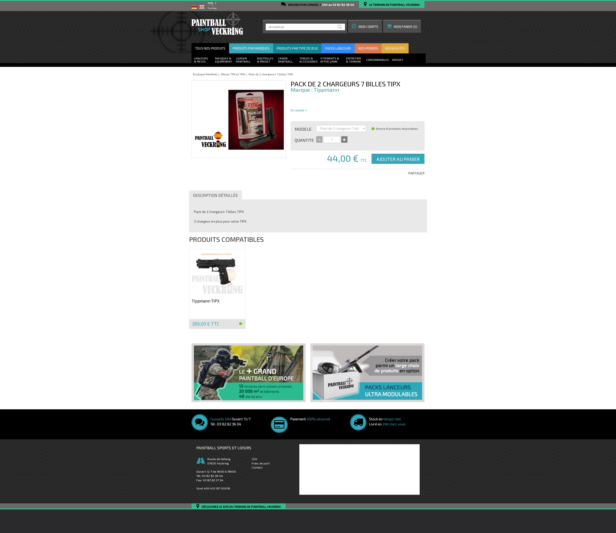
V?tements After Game (329, 60)
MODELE (303, 128)
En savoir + (299, 110)
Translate (212, 8)
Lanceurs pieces (201, 60)
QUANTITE (304, 139)
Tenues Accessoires (308, 60)
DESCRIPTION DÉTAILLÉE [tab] (215, 195)
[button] (365, 26)
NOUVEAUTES (395, 48)
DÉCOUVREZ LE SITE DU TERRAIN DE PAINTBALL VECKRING (241, 506)
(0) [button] (405, 27)
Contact (257, 467)
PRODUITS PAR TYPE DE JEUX (297, 48)
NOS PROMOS (368, 48)
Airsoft (397, 59)
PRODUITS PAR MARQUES (251, 48)
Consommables (377, 59)
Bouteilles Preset (265, 60)
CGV (254, 459)
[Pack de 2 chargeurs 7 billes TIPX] (239, 119)
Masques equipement (223, 60)
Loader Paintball (243, 60)
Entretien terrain (353, 60)
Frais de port (261, 463)
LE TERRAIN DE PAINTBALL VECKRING (394, 4)
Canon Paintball (285, 60)
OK (340, 27)
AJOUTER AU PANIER (398, 159)
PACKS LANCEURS (338, 48)
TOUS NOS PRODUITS (210, 48)
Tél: (209, 476)
